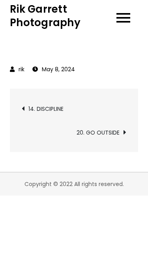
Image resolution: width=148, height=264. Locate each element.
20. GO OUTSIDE (98, 133)
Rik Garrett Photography (45, 16)
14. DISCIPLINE (46, 109)
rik (21, 69)
